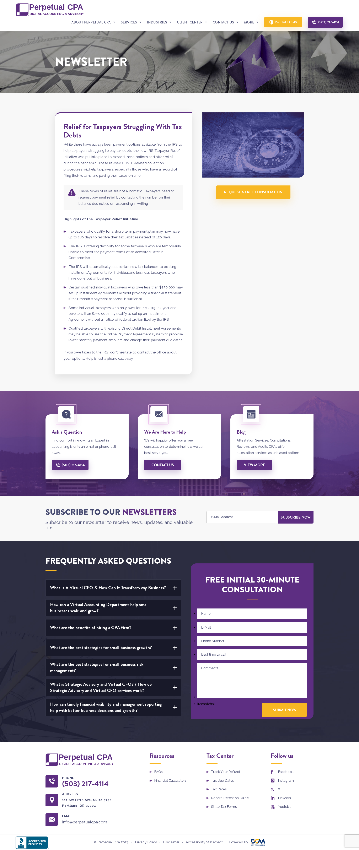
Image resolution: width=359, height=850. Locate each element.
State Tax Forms (224, 807)
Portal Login (286, 22)
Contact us (162, 465)
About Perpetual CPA (91, 22)
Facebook (286, 772)
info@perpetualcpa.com (84, 822)
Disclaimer (171, 842)
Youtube (284, 807)
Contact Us (223, 22)
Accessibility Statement (204, 842)
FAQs (158, 772)
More (249, 22)
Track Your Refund (225, 772)
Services (129, 22)
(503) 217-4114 (328, 22)
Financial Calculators (170, 781)
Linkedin (284, 798)
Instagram (286, 781)
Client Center (190, 22)
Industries (157, 22)
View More (254, 465)
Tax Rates (218, 789)
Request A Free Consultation (253, 192)
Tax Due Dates (222, 781)
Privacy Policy (146, 842)
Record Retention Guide (230, 798)
